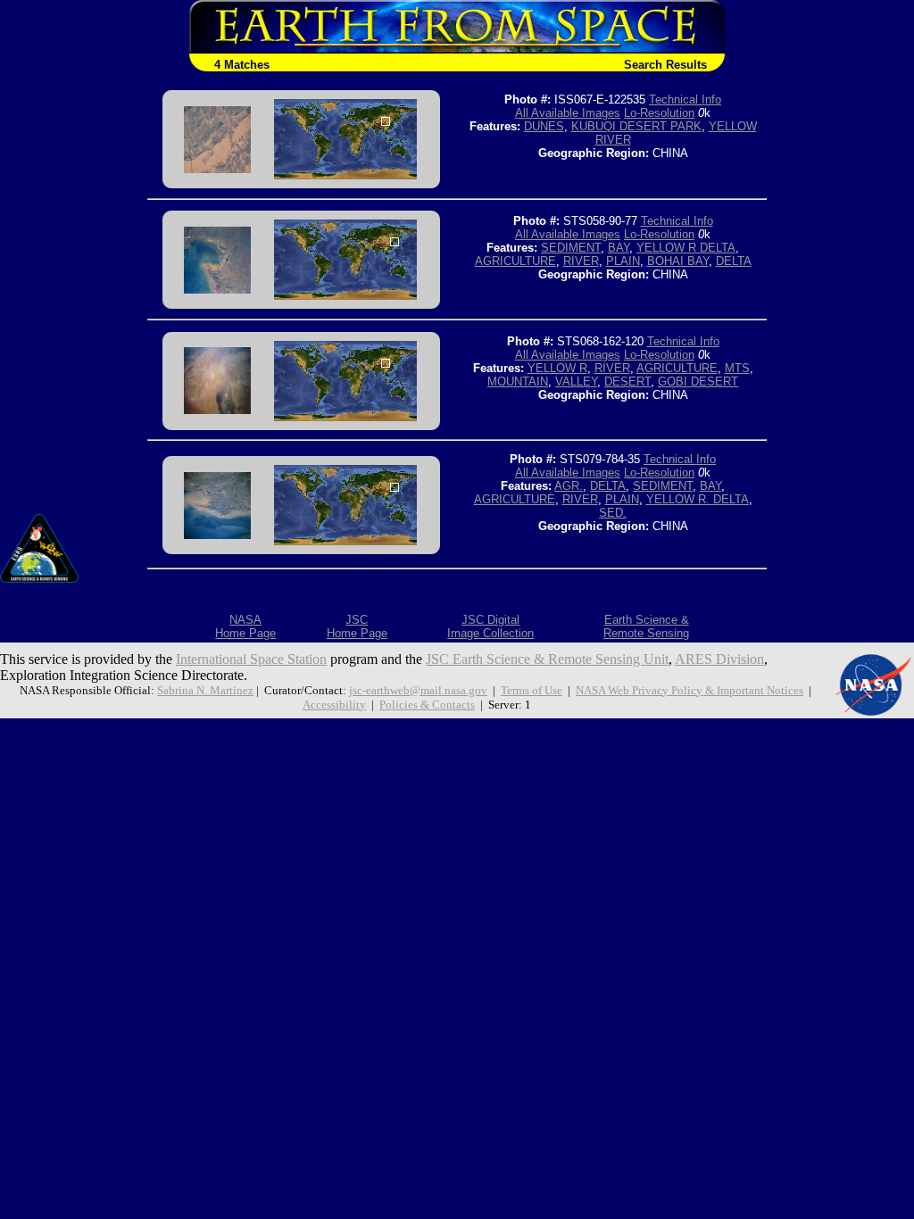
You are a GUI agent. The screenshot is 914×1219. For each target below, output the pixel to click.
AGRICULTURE (515, 261)
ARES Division (719, 659)
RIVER (581, 261)
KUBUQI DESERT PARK (636, 126)
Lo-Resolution (659, 113)
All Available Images (567, 113)
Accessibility (334, 704)
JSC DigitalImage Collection (490, 626)
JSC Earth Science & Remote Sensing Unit (547, 659)
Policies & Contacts (427, 704)
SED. (613, 512)
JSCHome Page (357, 626)
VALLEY (576, 381)
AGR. (568, 486)
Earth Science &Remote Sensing (646, 626)
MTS (737, 368)
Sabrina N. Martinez (205, 690)
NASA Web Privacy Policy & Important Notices (689, 690)
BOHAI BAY (678, 261)
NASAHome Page (245, 626)
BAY (618, 247)
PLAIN (623, 261)
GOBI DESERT (698, 381)
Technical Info (685, 99)
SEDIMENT (571, 247)
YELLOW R (557, 368)
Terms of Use (531, 690)
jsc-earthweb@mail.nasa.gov (418, 690)
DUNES (544, 126)
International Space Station (251, 659)
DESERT (627, 381)
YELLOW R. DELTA (697, 499)
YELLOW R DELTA (685, 247)
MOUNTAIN (517, 381)
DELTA (734, 261)
